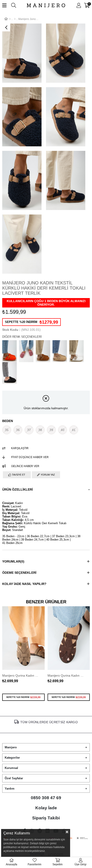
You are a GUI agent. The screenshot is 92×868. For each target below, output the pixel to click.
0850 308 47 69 (46, 797)
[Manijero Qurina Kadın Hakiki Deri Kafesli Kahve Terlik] (69, 638)
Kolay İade (46, 807)
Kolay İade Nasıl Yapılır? (24, 584)
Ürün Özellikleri (17, 489)
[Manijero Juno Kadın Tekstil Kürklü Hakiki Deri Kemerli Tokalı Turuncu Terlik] (9, 351)
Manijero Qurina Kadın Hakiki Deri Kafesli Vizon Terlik (21, 675)
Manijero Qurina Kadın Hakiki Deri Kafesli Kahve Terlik (67, 675)
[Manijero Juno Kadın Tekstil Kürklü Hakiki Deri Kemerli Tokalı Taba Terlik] (43, 351)
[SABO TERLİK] (14, 19)
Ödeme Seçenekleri (19, 572)
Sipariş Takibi (46, 818)
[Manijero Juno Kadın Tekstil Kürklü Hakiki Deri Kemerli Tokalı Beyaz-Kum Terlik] (76, 351)
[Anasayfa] (9, 19)
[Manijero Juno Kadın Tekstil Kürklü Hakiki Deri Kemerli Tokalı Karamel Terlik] (59, 351)
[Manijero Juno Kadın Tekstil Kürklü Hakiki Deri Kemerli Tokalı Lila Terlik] (26, 351)
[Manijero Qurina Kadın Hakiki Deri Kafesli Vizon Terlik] (23, 638)
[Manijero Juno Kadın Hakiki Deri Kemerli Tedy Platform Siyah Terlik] (9, 373)
